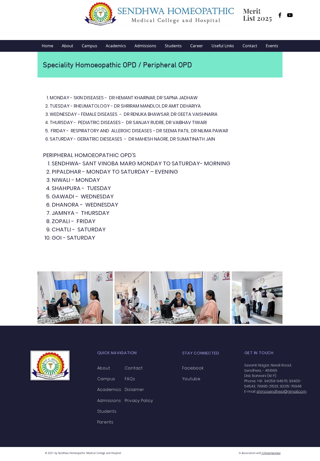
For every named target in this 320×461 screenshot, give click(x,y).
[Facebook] (279, 15)
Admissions (109, 400)
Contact (134, 368)
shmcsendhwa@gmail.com (281, 391)
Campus (106, 379)
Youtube (191, 379)
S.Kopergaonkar (271, 453)
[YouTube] (289, 15)
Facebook (193, 368)
